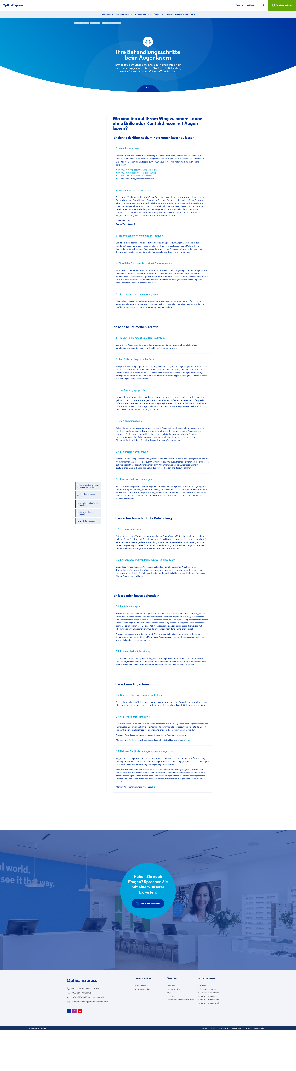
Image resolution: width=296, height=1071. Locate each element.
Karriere (202, 985)
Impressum (223, 1028)
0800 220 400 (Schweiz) (82, 993)
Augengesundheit (142, 14)
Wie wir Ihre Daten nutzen (255, 1028)
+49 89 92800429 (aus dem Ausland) (88, 997)
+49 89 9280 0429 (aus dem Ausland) (135, 175)
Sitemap (204, 1028)
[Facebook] (69, 1011)
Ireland (208, 999)
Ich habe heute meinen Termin (86, 495)
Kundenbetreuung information (180, 999)
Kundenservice (173, 989)
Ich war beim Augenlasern (87, 521)
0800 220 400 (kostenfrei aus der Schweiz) (137, 172)
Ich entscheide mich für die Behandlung (87, 504)
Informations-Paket (207, 989)
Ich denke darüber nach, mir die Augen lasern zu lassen (88, 486)
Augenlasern (105, 14)
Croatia (209, 1003)
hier (189, 740)
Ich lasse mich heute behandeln (84, 513)
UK (207, 996)
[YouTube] (80, 1011)
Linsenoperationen (123, 14)
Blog (169, 992)
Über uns (158, 14)
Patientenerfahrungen (184, 14)
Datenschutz (237, 1028)
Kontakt (170, 996)
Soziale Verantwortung (208, 992)
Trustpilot (169, 14)
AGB (213, 1028)
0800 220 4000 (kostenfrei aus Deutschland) (138, 169)
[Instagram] (74, 1011)
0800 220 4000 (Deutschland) (85, 988)
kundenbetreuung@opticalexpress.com (89, 1001)
